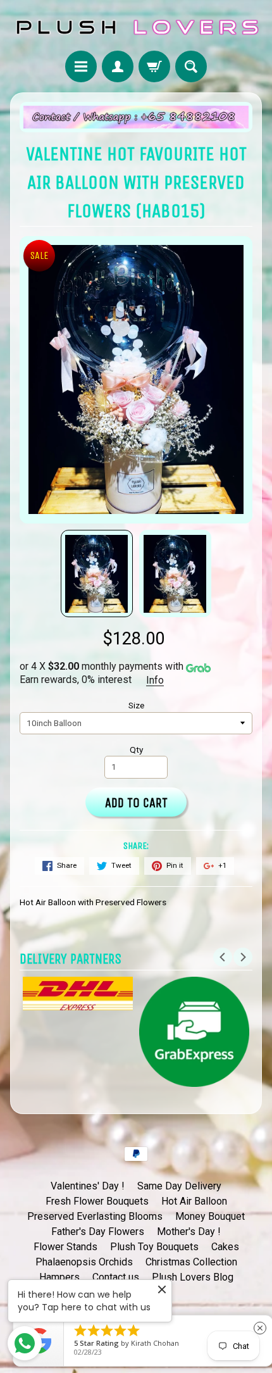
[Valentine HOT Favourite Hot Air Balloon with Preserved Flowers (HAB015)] (97, 574)
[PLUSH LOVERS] (136, 27)
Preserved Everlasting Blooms (95, 1216)
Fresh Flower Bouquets (97, 1201)
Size (136, 705)
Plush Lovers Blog (192, 1277)
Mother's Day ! (189, 1232)
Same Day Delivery (179, 1186)
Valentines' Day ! (88, 1186)
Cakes (225, 1247)
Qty (136, 749)
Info (155, 680)
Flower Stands (65, 1247)
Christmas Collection (191, 1262)
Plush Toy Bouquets (154, 1247)
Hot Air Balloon (194, 1201)
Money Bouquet (210, 1216)
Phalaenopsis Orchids (84, 1262)
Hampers (59, 1277)
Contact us (115, 1277)
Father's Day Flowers (97, 1232)
